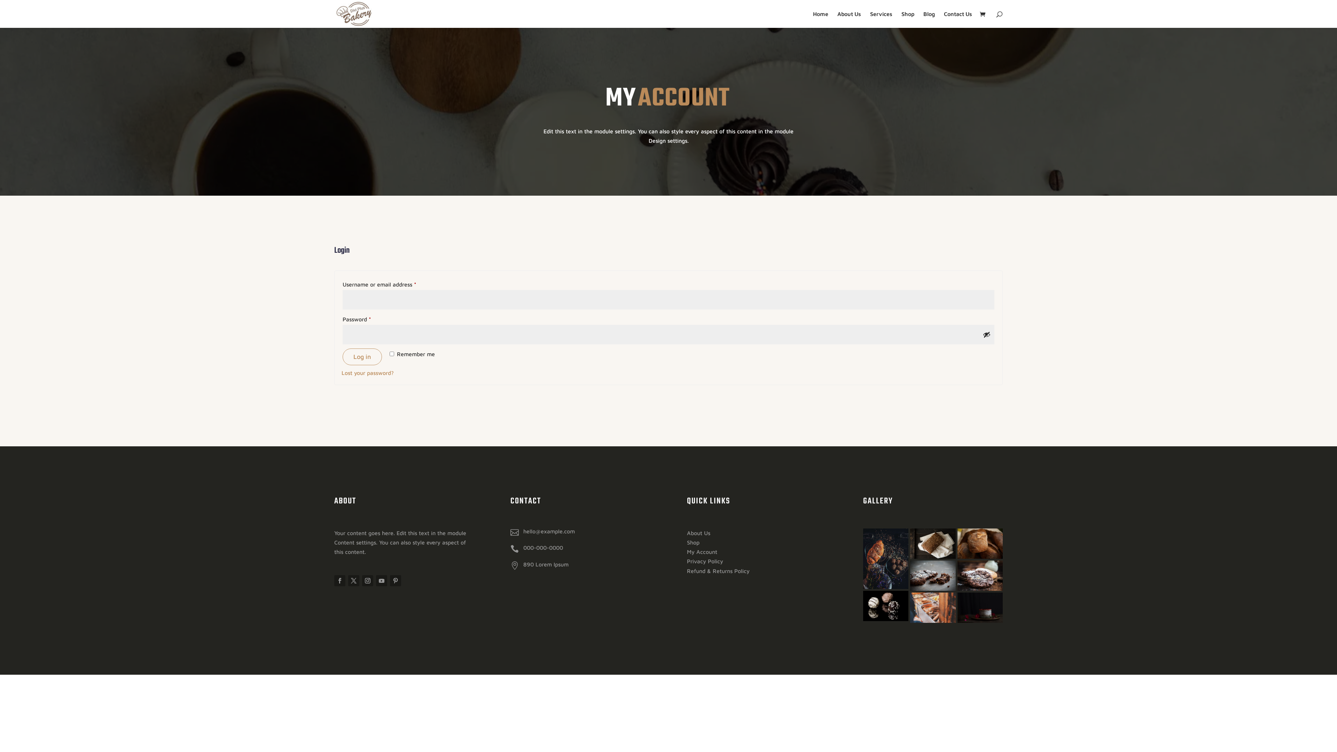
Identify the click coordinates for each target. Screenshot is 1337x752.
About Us (849, 14)
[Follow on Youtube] (381, 580)
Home (820, 14)
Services (881, 14)
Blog (929, 14)
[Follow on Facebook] (339, 580)
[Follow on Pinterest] (395, 580)
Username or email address (391, 284)
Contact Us (958, 14)
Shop (907, 14)
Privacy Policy (705, 561)
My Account (702, 552)
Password (368, 319)
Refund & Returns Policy (718, 571)
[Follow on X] (353, 580)
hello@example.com (549, 531)
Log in (362, 356)
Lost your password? (368, 373)
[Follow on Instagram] (367, 580)
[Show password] (987, 334)
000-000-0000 (543, 548)
